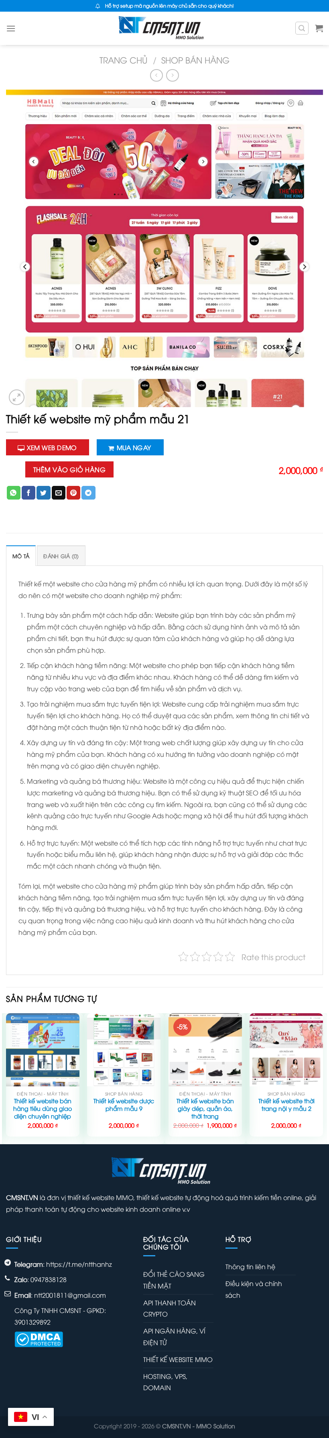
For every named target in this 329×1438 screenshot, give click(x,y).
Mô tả (20, 555)
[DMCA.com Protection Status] (38, 1338)
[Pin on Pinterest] (73, 493)
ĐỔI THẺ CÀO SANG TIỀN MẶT (174, 1280)
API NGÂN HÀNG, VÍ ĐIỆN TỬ (174, 1336)
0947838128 (48, 1279)
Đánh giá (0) (61, 555)
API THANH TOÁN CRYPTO (169, 1308)
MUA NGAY (134, 447)
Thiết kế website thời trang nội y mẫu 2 (286, 1104)
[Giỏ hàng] (319, 28)
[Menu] (11, 28)
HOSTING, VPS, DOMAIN (165, 1382)
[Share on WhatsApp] (13, 493)
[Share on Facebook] (28, 493)
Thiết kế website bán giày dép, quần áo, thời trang (205, 1108)
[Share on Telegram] (88, 493)
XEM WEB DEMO (52, 447)
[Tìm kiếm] (302, 28)
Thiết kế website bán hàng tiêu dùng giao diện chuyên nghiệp (42, 1108)
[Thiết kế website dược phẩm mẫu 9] (123, 1050)
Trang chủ (124, 60)
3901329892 (32, 1321)
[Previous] (6, 1078)
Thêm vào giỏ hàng (69, 469)
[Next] (323, 1078)
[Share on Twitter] (43, 493)
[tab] (21, 555)
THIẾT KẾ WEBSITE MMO (178, 1359)
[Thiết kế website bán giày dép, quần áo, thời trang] (205, 1050)
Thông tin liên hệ (250, 1266)
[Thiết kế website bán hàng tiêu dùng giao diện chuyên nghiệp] (42, 1050)
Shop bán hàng (195, 60)
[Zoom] (16, 397)
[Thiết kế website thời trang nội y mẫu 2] (286, 1050)
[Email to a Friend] (58, 493)
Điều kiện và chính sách (253, 1289)
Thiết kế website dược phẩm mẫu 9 (123, 1104)
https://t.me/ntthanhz (79, 1264)
